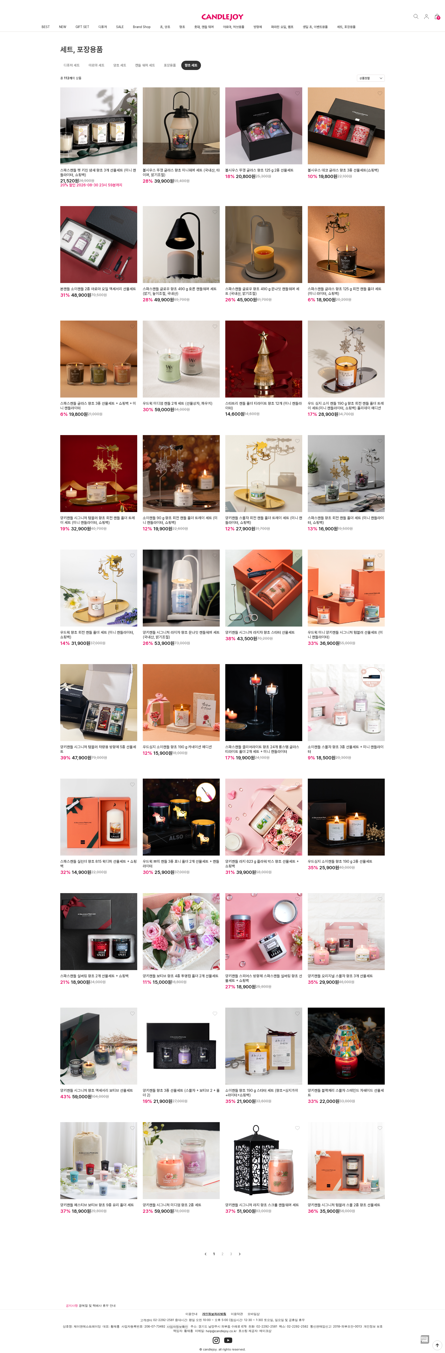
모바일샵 (254, 1314)
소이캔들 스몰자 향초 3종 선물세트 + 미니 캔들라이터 (346, 749)
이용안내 (191, 1314)
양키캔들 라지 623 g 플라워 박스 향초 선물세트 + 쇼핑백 (262, 863)
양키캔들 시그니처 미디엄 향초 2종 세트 (172, 1205)
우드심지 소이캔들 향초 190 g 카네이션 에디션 (177, 747)
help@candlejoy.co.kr (221, 1331)
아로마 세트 (97, 65)
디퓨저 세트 (72, 65)
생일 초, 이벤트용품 (315, 27)
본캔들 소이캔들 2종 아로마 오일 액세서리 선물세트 (98, 289)
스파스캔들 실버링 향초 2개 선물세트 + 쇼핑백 (94, 976)
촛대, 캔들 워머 (204, 27)
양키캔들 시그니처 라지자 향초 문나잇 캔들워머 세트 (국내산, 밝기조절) (181, 634)
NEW (62, 27)
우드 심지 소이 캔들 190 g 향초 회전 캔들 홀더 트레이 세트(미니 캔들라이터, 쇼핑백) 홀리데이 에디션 (346, 405)
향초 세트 (191, 65)
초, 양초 (165, 27)
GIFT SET (82, 27)
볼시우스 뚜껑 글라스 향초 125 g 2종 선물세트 (259, 170)
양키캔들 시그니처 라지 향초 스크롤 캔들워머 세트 (262, 1205)
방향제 (258, 27)
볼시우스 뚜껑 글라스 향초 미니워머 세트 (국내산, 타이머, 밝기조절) (181, 172)
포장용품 (170, 65)
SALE (120, 27)
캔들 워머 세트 (145, 65)
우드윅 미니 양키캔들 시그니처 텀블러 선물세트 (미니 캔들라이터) (345, 634)
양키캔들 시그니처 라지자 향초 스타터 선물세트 (260, 632)
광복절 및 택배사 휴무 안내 (97, 1305)
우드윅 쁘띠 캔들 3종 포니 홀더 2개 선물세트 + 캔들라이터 (181, 863)
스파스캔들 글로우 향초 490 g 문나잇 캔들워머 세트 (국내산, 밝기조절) (262, 291)
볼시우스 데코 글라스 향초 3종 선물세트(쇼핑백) (343, 170)
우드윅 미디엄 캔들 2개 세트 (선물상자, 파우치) (178, 403)
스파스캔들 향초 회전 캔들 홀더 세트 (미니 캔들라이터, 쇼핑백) (346, 520)
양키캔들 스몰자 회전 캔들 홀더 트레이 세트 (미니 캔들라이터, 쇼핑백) (263, 520)
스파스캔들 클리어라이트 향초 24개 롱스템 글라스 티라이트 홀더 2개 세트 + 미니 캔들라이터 (262, 749)
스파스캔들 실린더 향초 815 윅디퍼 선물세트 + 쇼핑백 (98, 863)
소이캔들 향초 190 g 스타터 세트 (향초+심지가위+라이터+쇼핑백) (261, 1092)
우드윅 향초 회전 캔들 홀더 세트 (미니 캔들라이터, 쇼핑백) (97, 634)
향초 (182, 27)
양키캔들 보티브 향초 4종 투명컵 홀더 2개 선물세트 (181, 976)
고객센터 (146, 1320)
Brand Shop (142, 27)
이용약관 (237, 1314)
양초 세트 (119, 65)
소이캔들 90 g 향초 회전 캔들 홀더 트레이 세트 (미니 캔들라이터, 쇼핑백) (180, 520)
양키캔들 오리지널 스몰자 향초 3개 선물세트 (340, 976)
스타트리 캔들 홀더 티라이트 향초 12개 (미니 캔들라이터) (263, 405)
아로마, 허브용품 (233, 27)
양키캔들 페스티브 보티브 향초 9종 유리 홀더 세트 (97, 1205)
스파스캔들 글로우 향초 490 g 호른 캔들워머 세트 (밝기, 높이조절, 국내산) (180, 291)
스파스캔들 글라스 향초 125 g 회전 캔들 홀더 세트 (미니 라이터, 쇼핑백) (344, 291)
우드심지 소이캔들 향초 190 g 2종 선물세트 (340, 861)
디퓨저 (103, 27)
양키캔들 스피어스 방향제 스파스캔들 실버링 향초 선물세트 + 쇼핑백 (263, 978)
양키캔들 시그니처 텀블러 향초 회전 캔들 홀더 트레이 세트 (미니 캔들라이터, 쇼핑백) (97, 520)
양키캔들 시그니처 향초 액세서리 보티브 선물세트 (96, 1090)
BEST (46, 27)
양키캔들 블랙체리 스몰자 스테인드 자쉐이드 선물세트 (346, 1092)
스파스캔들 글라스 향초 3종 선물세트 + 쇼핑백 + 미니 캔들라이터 (98, 405)
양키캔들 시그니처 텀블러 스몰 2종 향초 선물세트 (344, 1205)
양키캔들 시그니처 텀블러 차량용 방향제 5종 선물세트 (98, 749)
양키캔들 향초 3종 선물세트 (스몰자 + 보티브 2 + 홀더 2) (181, 1092)
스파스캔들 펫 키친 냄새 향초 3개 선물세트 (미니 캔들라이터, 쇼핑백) (98, 172)
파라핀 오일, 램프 (282, 27)
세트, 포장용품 (346, 27)
